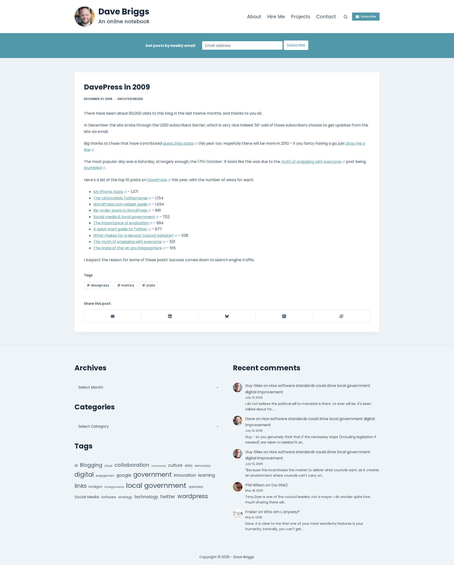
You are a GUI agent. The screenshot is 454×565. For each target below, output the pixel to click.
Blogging (91, 465)
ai (76, 465)
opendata (195, 487)
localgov (95, 486)
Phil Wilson (255, 485)
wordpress (192, 496)
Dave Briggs (123, 11)
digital (84, 474)
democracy (203, 466)
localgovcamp (114, 487)
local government (156, 485)
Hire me (276, 16)
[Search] (345, 16)
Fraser (251, 512)
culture (175, 465)
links (80, 486)
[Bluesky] (227, 316)
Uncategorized (130, 99)
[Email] (112, 316)
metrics (125, 285)
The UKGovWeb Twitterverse (120, 198)
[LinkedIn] (170, 316)
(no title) (279, 485)
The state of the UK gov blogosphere (127, 248)
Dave (250, 419)
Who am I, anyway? (282, 512)
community (159, 466)
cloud (108, 466)
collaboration (131, 465)
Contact (326, 16)
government (152, 474)
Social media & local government (124, 217)
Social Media (86, 497)
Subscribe (368, 16)
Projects (300, 16)
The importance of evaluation (121, 223)
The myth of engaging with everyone (127, 241)
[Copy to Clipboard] (341, 316)
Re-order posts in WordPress (120, 210)
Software (108, 497)
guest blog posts (178, 143)
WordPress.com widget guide (120, 204)
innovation (185, 475)
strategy (125, 497)
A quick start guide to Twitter (120, 229)
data (188, 465)
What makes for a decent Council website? (133, 235)
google (123, 475)
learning (206, 475)
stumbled (93, 167)
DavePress (157, 180)
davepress (98, 285)
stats (148, 285)
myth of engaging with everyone (311, 161)
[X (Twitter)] (284, 316)
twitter (167, 496)
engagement (105, 476)
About (254, 16)
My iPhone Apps (108, 191)
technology (146, 497)
